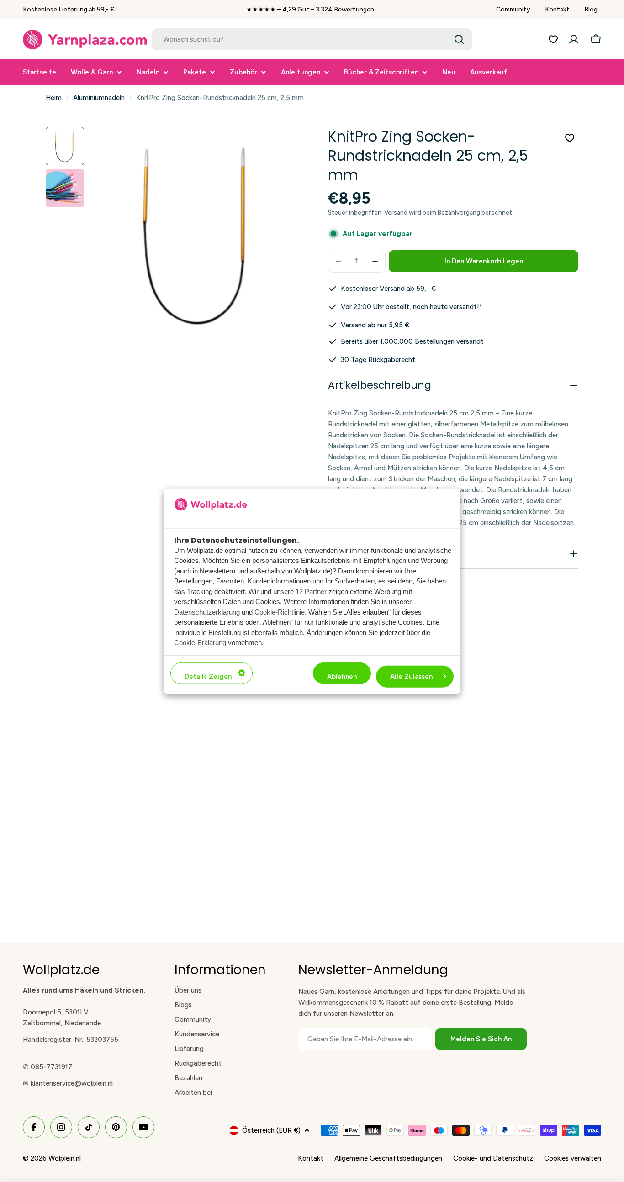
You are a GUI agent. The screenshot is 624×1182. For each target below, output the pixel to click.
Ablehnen (342, 676)
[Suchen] (459, 39)
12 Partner (311, 591)
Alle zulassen (411, 676)
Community (513, 9)
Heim (54, 98)
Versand (395, 212)
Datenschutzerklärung (207, 611)
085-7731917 (51, 1067)
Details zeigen (208, 676)
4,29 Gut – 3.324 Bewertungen (328, 9)
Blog (591, 9)
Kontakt (557, 9)
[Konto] (573, 39)
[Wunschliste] (553, 39)
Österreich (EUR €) (271, 1130)
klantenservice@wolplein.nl (72, 1083)
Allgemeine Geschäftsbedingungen (388, 1158)
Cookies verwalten (572, 1158)
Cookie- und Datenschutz (493, 1158)
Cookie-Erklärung (200, 642)
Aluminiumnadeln (99, 98)
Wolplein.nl (64, 1158)
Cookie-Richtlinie (279, 611)
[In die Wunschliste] (569, 138)
